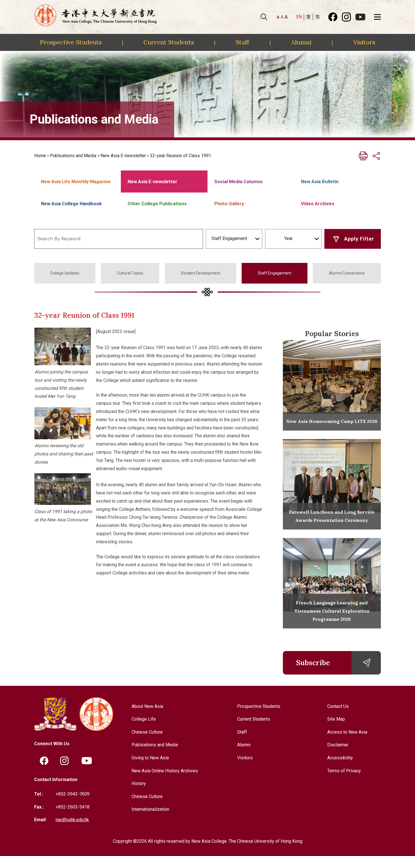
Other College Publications (157, 203)
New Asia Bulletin (319, 181)
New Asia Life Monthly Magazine (76, 181)
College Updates (64, 273)
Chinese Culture (147, 732)
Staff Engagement (274, 273)
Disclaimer (337, 744)
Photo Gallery (229, 203)
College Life (144, 719)
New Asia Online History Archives (165, 770)
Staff (242, 42)
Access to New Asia (347, 732)
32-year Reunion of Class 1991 (180, 155)
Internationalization (150, 809)
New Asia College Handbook (71, 203)
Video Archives (317, 203)
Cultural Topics (130, 273)
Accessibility (340, 757)
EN (299, 17)
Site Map (336, 719)
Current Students (168, 42)
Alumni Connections (347, 273)
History (139, 783)
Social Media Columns (238, 181)
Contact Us (338, 706)
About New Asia (147, 706)
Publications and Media (73, 155)
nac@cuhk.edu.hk (72, 819)
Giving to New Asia (150, 757)
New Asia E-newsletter (123, 155)
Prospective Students (71, 42)
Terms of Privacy (344, 770)
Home (40, 155)
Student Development (200, 273)
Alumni (301, 42)
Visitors (364, 42)
